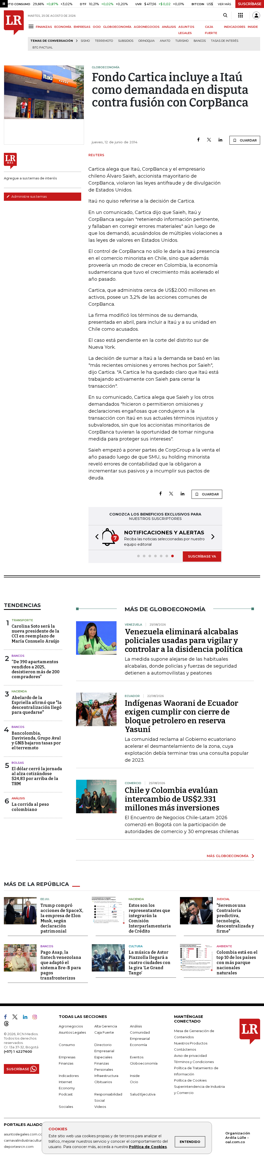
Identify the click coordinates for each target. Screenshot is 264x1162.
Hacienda (19, 691)
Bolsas (18, 763)
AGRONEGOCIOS (147, 27)
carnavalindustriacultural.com (28, 1140)
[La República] (14, 30)
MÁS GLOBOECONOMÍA (228, 856)
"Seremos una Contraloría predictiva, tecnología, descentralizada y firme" (235, 918)
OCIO (97, 27)
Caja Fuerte (104, 1032)
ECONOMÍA (62, 27)
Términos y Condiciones (194, 1062)
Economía (138, 1045)
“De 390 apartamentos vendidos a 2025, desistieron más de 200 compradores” (36, 669)
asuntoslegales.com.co (23, 1134)
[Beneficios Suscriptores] (240, 15)
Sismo (85, 41)
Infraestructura (106, 1076)
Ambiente (224, 946)
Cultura (136, 946)
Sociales (66, 1107)
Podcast (66, 1094)
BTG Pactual (42, 47)
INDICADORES (234, 27)
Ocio (134, 1082)
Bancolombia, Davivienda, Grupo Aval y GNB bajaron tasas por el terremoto (36, 741)
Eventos (136, 1057)
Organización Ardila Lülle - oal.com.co (237, 1137)
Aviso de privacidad (190, 1055)
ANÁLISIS (169, 27)
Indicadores (69, 1076)
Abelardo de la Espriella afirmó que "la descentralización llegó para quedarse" (37, 705)
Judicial (223, 899)
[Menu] (32, 26)
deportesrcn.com (19, 1146)
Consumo (67, 1045)
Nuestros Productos (190, 1043)
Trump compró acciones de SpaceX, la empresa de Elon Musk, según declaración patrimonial (61, 918)
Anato (165, 41)
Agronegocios (71, 1026)
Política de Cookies (148, 1146)
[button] (95, 537)
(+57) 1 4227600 (18, 1051)
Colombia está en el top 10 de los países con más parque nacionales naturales (237, 962)
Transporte (22, 620)
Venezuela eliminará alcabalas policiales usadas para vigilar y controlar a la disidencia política (184, 640)
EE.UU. (45, 899)
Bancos (200, 41)
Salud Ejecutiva (142, 1094)
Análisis (18, 798)
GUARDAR (248, 140)
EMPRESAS (82, 27)
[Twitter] (209, 140)
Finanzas (66, 1063)
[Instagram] (36, 1018)
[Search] (225, 15)
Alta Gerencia (105, 1026)
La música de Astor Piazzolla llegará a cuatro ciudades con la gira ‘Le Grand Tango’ (149, 962)
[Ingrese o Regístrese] (256, 15)
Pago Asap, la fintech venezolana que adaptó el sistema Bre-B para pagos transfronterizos (60, 965)
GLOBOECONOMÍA (117, 27)
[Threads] (8, 1025)
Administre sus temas (29, 196)
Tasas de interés (224, 41)
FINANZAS (44, 27)
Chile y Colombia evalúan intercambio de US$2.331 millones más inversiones (172, 799)
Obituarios (103, 1082)
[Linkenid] (27, 1018)
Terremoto (104, 41)
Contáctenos (185, 1049)
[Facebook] (198, 140)
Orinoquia (146, 41)
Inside (135, 1076)
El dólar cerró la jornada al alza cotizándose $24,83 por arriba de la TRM (37, 776)
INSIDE (253, 27)
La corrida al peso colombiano (30, 807)
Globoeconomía (144, 1063)
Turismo (181, 41)
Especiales (103, 1057)
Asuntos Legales (72, 1032)
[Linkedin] (220, 140)
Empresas (67, 1057)
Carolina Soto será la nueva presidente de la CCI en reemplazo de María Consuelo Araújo (35, 634)
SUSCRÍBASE (249, 4)
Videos (100, 1107)
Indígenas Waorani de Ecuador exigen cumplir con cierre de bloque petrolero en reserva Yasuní (181, 716)
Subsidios (125, 41)
